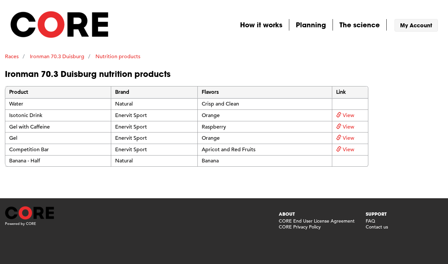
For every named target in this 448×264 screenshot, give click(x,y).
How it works (261, 24)
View (347, 115)
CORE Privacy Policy (300, 227)
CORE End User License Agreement (317, 221)
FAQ (370, 221)
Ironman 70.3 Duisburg (57, 56)
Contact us (377, 227)
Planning (311, 24)
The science (359, 24)
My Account (416, 25)
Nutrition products (117, 56)
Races (12, 56)
